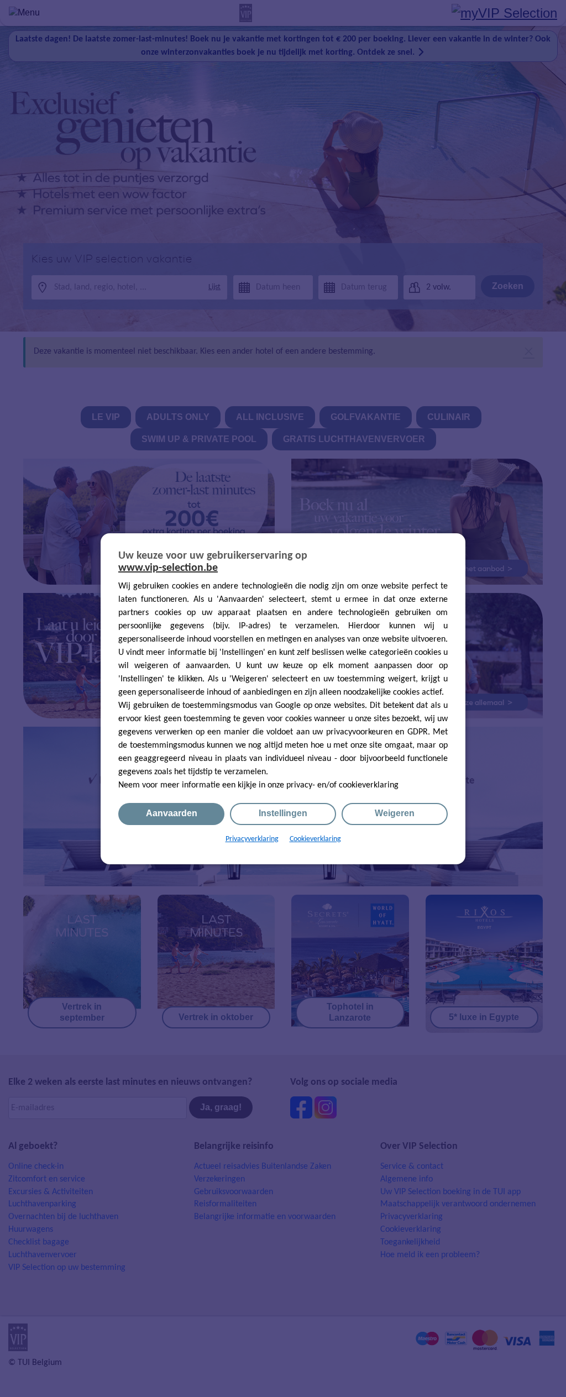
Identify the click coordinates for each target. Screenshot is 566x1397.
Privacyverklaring (252, 839)
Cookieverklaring (315, 839)
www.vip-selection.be (168, 568)
